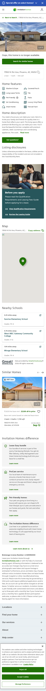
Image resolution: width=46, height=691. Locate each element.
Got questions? (13, 140)
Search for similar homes (23, 61)
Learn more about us (21, 548)
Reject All (22, 669)
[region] (23, 666)
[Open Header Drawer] (3, 9)
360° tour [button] (10, 379)
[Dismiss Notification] (42, 3)
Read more (24, 133)
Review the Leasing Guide (19, 214)
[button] (23, 3)
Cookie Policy (28, 664)
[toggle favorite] (38, 411)
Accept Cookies (23, 677)
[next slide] (42, 372)
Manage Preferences (23, 684)
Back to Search (11, 17)
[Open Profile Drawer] (41, 9)
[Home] (22, 9)
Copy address (34, 230)
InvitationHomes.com (10, 560)
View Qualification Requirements (22, 209)
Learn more (13, 463)
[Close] (42, 646)
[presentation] (22, 402)
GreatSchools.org (35, 361)
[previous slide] (38, 372)
